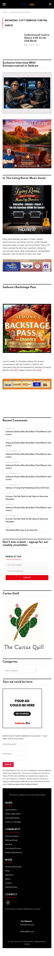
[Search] (50, 4)
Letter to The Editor (13, 822)
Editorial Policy (11, 887)
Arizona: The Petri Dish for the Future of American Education (27, 497)
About (7, 879)
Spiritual (8, 844)
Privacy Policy (28, 942)
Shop (7, 871)
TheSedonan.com (27, 925)
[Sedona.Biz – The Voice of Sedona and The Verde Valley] (27, 4)
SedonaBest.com (27, 931)
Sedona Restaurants (13, 852)
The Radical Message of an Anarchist (21, 530)
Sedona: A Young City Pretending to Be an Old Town (27, 488)
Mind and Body (11, 840)
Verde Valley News (13, 814)
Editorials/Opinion (12, 818)
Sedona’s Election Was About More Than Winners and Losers (28, 433)
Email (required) (10, 744)
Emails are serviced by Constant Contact (22, 784)
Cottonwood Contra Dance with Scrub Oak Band (36, 38)
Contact (8, 883)
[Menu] (4, 4)
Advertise (9, 875)
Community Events (13, 848)
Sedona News (11, 810)
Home (5, 12)
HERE (16, 370)
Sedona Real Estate (13, 867)
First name (7, 754)
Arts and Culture (12, 836)
